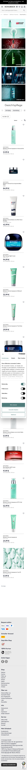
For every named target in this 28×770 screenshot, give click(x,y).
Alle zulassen (13, 405)
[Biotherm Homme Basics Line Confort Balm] (13, 423)
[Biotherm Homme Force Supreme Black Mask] (13, 175)
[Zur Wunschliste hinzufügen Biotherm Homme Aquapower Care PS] (23, 548)
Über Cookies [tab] (21, 358)
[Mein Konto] (22, 7)
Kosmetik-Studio (5, 694)
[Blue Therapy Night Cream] (13, 247)
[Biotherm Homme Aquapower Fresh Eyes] (13, 317)
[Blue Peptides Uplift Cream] (13, 458)
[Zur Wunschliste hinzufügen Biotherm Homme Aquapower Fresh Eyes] (23, 302)
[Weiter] (24, 110)
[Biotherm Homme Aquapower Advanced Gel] (13, 139)
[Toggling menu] (2, 6)
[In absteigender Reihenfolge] (25, 120)
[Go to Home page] (10, 6)
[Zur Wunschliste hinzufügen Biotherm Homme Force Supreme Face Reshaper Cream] (23, 337)
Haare (2, 681)
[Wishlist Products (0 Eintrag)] (19, 7)
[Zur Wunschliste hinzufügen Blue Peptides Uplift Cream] (23, 443)
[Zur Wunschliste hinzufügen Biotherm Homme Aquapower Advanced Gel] (23, 124)
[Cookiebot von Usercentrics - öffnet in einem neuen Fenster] (19, 354)
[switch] (23, 389)
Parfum (3, 674)
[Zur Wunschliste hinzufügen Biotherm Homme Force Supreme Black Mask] (23, 159)
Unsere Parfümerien (6, 698)
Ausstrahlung (16, 110)
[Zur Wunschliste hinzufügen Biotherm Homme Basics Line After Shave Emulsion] (23, 195)
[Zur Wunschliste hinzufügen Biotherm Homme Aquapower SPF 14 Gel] (23, 478)
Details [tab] (13, 358)
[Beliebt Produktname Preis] (18, 120)
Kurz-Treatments (5, 696)
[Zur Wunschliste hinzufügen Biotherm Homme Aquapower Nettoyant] (23, 267)
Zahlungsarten (5, 721)
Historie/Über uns (6, 693)
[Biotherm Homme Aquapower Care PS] (13, 563)
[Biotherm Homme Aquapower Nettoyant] (13, 282)
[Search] (24, 10)
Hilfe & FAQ (4, 719)
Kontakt (3, 725)
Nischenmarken (5, 683)
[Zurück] (2, 110)
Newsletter (4, 702)
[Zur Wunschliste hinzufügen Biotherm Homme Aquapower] (23, 513)
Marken (3, 672)
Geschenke (4, 685)
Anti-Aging (8, 110)
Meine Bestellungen (6, 733)
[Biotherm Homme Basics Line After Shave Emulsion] (13, 211)
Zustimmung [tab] (5, 358)
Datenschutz (4, 708)
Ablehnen (13, 414)
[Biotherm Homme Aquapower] (13, 528)
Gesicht (3, 678)
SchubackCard (5, 735)
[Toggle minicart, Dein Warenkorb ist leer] (24, 7)
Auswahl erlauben (13, 409)
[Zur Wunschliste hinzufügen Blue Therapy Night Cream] (23, 232)
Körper (3, 679)
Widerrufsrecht (5, 713)
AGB (2, 710)
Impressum (4, 711)
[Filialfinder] (17, 7)
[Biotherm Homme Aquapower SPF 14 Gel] (13, 493)
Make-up (3, 676)
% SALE (3, 687)
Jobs (2, 700)
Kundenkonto (4, 731)
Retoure (3, 723)
